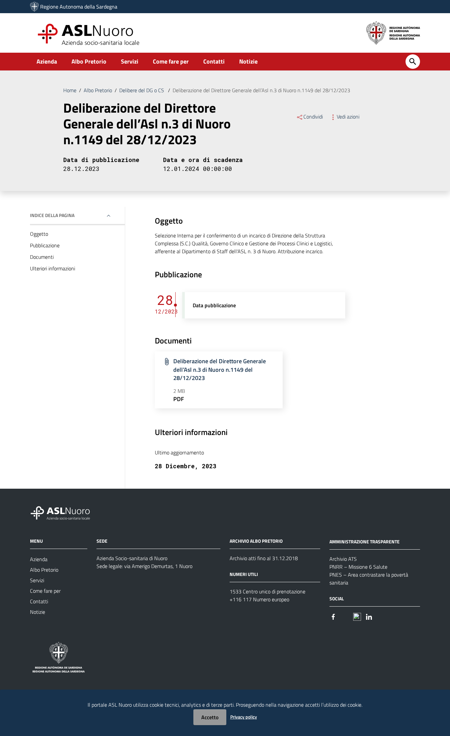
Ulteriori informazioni (52, 268)
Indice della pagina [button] (52, 215)
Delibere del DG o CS (142, 90)
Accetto (209, 717)
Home (69, 90)
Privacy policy (243, 716)
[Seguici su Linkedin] (369, 616)
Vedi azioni (348, 117)
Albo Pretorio (88, 61)
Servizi (129, 61)
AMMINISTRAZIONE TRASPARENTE (364, 541)
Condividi (313, 117)
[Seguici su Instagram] (345, 616)
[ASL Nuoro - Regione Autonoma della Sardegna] (64, 511)
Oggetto (39, 234)
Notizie (248, 61)
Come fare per (171, 61)
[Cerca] (413, 61)
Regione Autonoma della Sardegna (78, 7)
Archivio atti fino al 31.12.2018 (264, 558)
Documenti (42, 257)
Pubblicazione (45, 245)
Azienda (47, 61)
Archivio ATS (343, 559)
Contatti (214, 61)
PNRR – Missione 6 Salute (358, 567)
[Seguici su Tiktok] (357, 616)
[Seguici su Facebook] (333, 616)
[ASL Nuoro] (34, 7)
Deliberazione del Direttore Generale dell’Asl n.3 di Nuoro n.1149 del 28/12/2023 (219, 369)
